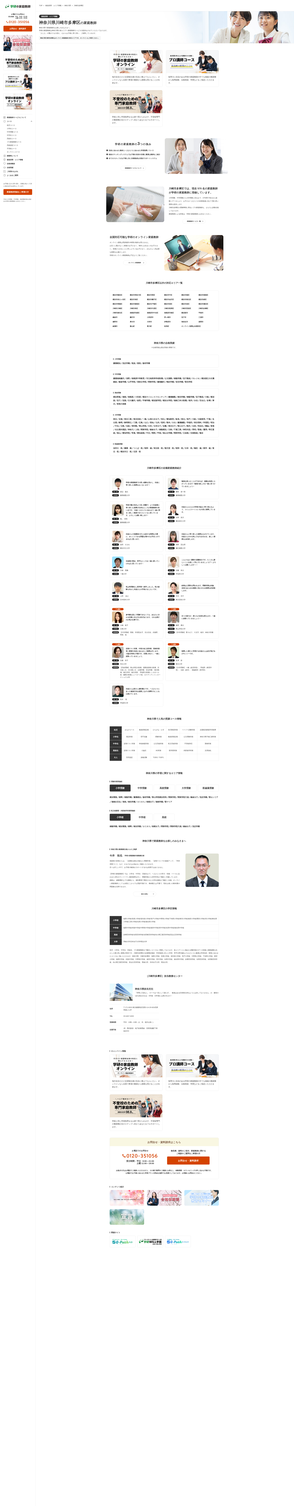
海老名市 (184, 322)
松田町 (166, 326)
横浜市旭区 (134, 299)
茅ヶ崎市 (167, 317)
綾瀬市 (115, 326)
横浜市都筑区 (135, 304)
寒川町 (149, 326)
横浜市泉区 (185, 304)
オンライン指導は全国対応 (191, 326)
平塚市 (201, 313)
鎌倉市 (115, 317)
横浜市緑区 (203, 299)
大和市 (149, 322)
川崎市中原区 (152, 308)
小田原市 (150, 317)
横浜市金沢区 (169, 299)
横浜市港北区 (186, 299)
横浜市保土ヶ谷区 (119, 299)
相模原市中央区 (152, 313)
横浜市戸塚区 (152, 304)
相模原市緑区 (135, 313)
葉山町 (132, 326)
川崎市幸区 (134, 308)
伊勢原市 (167, 322)
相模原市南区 (169, 313)
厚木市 (132, 322)
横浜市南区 (185, 295)
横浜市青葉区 (117, 304)
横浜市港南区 (203, 295)
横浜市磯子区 (152, 299)
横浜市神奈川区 (135, 295)
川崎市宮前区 (186, 308)
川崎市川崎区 (117, 308)
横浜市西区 (151, 295)
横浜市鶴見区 (117, 295)
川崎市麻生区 (117, 313)
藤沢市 (132, 317)
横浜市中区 (168, 295)
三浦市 (201, 317)
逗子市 (183, 317)
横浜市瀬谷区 (203, 304)
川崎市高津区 (169, 308)
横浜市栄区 (168, 304)
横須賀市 (184, 313)
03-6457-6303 (128, 1016)
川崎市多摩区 (203, 308)
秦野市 (115, 322)
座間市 (201, 322)
